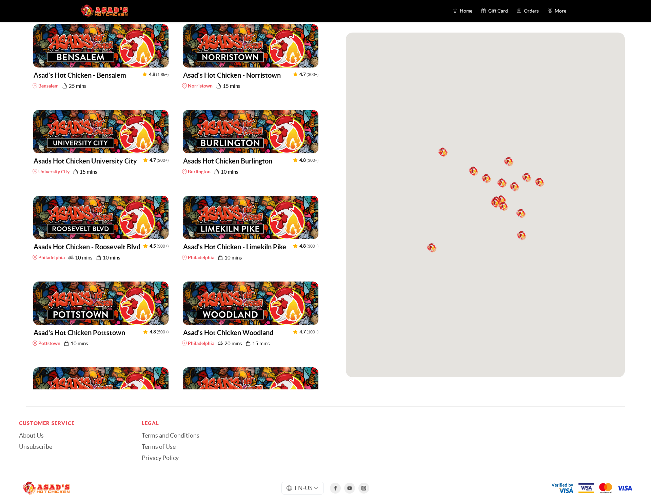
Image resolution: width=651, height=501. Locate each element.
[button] (101, 58)
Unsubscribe (35, 446)
